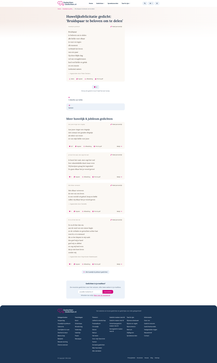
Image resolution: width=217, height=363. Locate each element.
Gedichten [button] (99, 3)
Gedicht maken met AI (117, 320)
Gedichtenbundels (150, 326)
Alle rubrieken (96, 351)
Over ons (147, 320)
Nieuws (147, 358)
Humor (94, 342)
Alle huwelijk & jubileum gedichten (97, 272)
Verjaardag (61, 320)
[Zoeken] (144, 3)
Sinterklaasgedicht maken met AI (115, 325)
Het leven (95, 336)
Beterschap (61, 336)
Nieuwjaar (78, 339)
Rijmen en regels (132, 323)
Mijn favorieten (97, 348)
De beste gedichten (98, 345)
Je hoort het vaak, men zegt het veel (78, 155)
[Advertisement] (147, 39)
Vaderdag (78, 330)
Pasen (77, 336)
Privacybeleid (131, 358)
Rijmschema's (131, 326)
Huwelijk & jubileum (68, 9)
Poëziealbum (96, 323)
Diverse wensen (63, 345)
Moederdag (78, 326)
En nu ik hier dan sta (74, 220)
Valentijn (78, 333)
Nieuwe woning (63, 342)
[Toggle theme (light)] (151, 3)
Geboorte (61, 326)
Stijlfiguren (130, 333)
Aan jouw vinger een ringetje (76, 124)
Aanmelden (107, 292)
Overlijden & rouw (63, 330)
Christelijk (95, 326)
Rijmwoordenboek (133, 320)
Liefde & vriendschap (99, 320)
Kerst (76, 320)
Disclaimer (140, 358)
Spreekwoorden (113, 3)
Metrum (129, 330)
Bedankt (60, 339)
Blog (151, 358)
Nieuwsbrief (148, 333)
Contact (146, 336)
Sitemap (157, 358)
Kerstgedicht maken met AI (116, 330)
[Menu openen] (157, 3)
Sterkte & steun (63, 333)
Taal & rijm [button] (125, 3)
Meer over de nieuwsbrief (102, 295)
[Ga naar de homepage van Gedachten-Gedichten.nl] (67, 3)
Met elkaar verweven (74, 185)
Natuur (94, 333)
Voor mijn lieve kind (98, 339)
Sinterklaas (78, 323)
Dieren (94, 330)
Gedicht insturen (149, 323)
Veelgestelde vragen (150, 330)
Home (91, 3)
